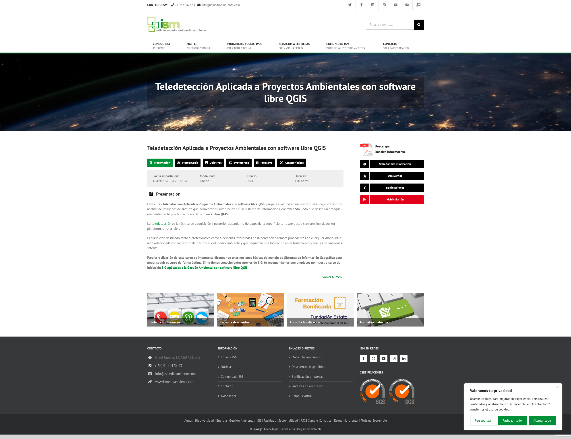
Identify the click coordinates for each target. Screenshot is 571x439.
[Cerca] (557, 387)
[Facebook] (363, 358)
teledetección (161, 223)
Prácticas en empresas (307, 386)
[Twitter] (373, 358)
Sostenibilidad (288, 420)
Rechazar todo (512, 421)
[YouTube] (383, 358)
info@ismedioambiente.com (220, 5)
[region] (513, 406)
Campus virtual (302, 396)
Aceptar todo (542, 421)
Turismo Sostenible (374, 420)
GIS (259, 420)
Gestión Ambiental (241, 420)
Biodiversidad (204, 420)
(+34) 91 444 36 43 (168, 365)
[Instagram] (393, 358)
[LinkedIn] (404, 358)
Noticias (226, 367)
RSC (302, 420)
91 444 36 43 (183, 5)
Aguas (188, 420)
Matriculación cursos (306, 357)
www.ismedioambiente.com (174, 382)
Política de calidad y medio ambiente (300, 429)
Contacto (227, 386)
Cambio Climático (320, 420)
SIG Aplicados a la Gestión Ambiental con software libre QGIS (205, 267)
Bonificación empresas (307, 376)
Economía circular (346, 420)
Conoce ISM (229, 357)
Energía (221, 420)
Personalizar (483, 421)
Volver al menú (332, 277)
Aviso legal (228, 396)
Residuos (270, 420)
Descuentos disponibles (308, 367)
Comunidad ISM (232, 376)
